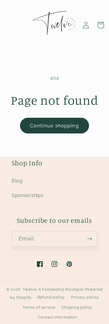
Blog (17, 181)
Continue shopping (54, 125)
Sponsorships (27, 195)
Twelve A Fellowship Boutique (54, 289)
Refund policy (51, 297)
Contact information (57, 317)
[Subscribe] (89, 239)
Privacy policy (85, 297)
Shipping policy (77, 307)
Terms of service (39, 307)
